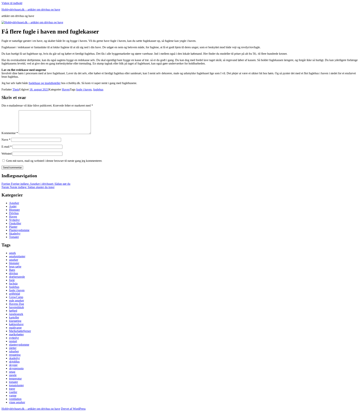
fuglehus (98, 89)
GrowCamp (16, 297)
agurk (12, 253)
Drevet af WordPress (73, 408)
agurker (13, 259)
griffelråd (14, 293)
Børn (12, 270)
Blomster (14, 209)
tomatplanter (16, 385)
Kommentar (10, 133)
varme (12, 395)
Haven (66, 89)
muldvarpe (15, 327)
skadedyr (14, 358)
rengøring (15, 354)
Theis (15, 89)
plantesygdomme (19, 344)
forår (12, 280)
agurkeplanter (17, 256)
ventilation (15, 398)
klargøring (15, 320)
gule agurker (16, 300)
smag (12, 371)
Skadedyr (14, 233)
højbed (13, 310)
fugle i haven (84, 89)
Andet (12, 206)
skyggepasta (16, 368)
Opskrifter (15, 223)
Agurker (14, 203)
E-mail (7, 146)
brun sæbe (15, 266)
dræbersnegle (17, 276)
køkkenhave (16, 324)
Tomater (14, 237)
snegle (13, 375)
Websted (7, 153)
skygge (13, 365)
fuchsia (13, 283)
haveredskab (16, 307)
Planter (13, 226)
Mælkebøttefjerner (20, 331)
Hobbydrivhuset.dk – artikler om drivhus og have (31, 9)
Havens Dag (16, 303)
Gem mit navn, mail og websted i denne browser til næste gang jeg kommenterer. (54, 160)
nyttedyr (14, 337)
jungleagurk (16, 314)
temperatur (15, 378)
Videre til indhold (12, 3)
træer (12, 388)
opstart (13, 341)
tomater (13, 382)
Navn (6, 139)
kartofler (14, 317)
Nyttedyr (14, 220)
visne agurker (17, 402)
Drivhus (14, 213)
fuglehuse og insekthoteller (45, 83)
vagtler (13, 392)
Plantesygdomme (19, 230)
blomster (14, 263)
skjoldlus (14, 361)
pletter (12, 348)
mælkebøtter (16, 334)
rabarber (14, 351)
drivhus (13, 273)
